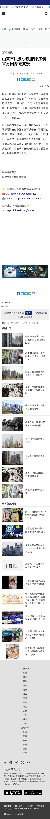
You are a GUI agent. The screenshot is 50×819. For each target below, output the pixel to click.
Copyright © (9, 808)
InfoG (25, 694)
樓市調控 (15, 323)
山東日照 (36, 323)
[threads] (17, 762)
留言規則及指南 (4, 306)
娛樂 (25, 745)
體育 (25, 736)
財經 (25, 690)
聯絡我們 (18, 806)
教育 (25, 740)
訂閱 (45, 313)
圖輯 (25, 749)
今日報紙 (25, 669)
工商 (25, 753)
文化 (25, 723)
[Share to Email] (33, 79)
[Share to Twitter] (22, 79)
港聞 (40, 29)
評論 (25, 707)
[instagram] (5, 762)
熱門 (33, 29)
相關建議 (7, 806)
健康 (25, 719)
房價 (25, 323)
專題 (25, 702)
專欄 (25, 698)
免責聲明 (29, 806)
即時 (25, 29)
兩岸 (47, 29)
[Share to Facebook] (18, 79)
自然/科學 (25, 728)
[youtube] (28, 762)
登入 (28, 313)
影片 (25, 673)
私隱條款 (40, 806)
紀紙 (25, 732)
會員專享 (15, 29)
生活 (25, 715)
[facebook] (11, 762)
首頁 (4, 29)
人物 (25, 711)
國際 (25, 685)
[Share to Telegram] (26, 79)
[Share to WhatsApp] (29, 79)
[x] (23, 762)
